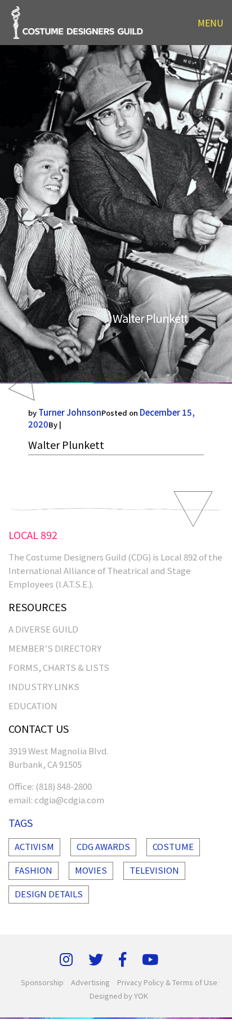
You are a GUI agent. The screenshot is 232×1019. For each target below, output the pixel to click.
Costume (173, 846)
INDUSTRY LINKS (43, 686)
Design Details (49, 894)
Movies (91, 870)
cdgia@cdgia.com (69, 800)
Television (154, 870)
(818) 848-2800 (63, 786)
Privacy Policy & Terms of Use (167, 982)
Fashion (33, 870)
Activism (34, 846)
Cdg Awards (103, 846)
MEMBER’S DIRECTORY (54, 648)
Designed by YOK (119, 995)
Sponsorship (42, 982)
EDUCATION (32, 705)
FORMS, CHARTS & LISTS (58, 667)
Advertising (90, 982)
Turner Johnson (69, 412)
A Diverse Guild (43, 629)
